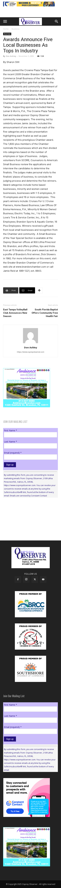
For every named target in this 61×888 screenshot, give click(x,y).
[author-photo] (30, 343)
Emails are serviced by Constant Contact (28, 495)
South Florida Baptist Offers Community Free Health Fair (45, 313)
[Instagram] (26, 579)
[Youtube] (43, 579)
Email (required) (13, 452)
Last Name (10, 441)
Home (6, 29)
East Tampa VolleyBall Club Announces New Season (15, 313)
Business (15, 29)
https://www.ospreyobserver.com (30, 352)
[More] (39, 290)
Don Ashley (11, 56)
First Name (10, 430)
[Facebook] (18, 579)
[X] (35, 579)
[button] (5, 21)
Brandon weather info (26, 528)
